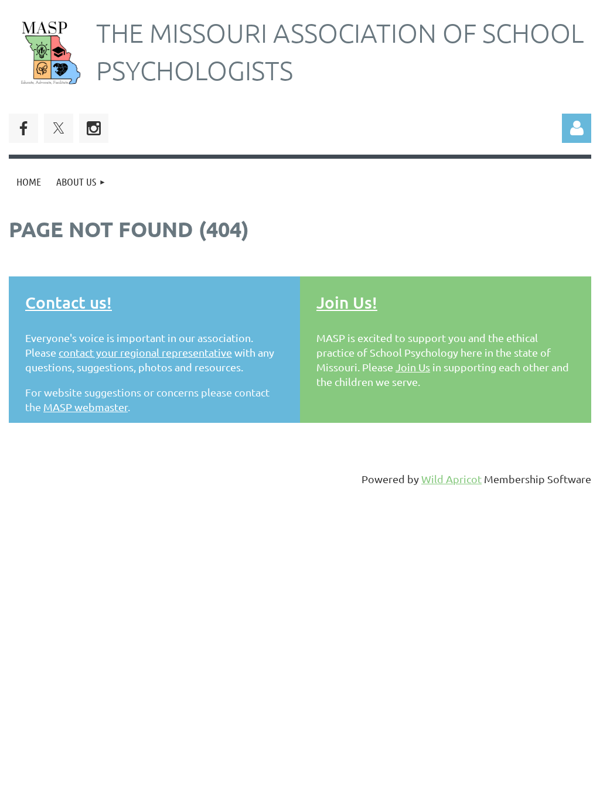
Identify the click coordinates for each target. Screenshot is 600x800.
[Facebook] (23, 128)
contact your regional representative (145, 352)
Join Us (413, 367)
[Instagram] (93, 128)
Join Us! (346, 302)
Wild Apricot (451, 479)
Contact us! (68, 302)
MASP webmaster (85, 407)
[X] (58, 128)
